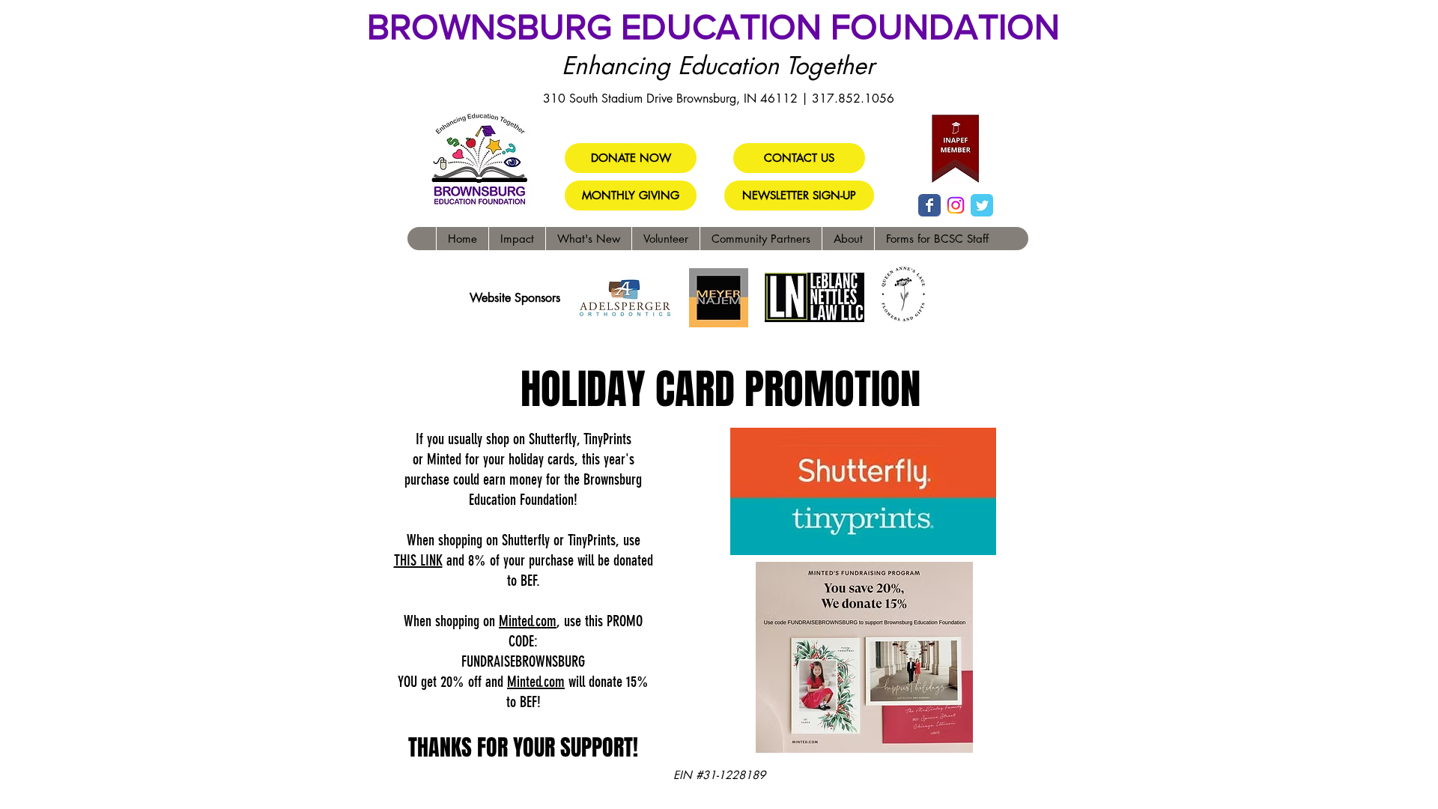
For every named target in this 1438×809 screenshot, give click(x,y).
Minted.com (527, 621)
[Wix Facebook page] (929, 205)
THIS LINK (418, 560)
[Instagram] (955, 205)
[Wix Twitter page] (982, 205)
